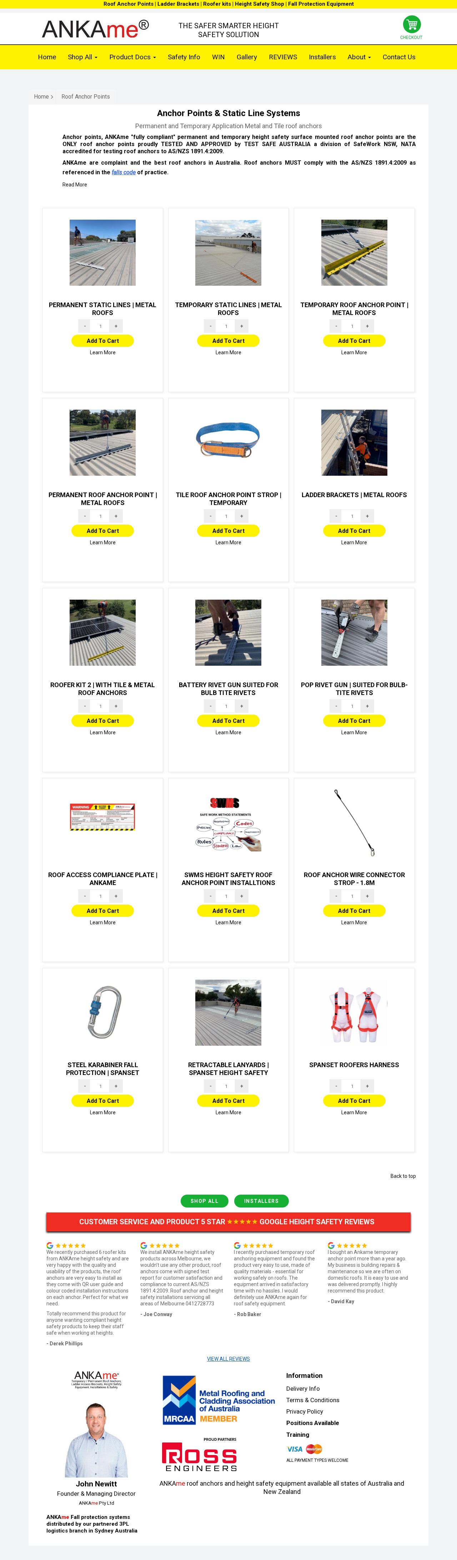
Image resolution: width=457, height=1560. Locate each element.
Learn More (103, 352)
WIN (218, 57)
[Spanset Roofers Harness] (354, 1013)
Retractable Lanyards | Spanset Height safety (228, 1069)
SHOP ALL (205, 1201)
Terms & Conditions (313, 1400)
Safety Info (184, 57)
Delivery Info (303, 1388)
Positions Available (312, 1422)
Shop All (81, 57)
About (357, 57)
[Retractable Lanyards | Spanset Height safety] (229, 1013)
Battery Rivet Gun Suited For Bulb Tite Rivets (228, 689)
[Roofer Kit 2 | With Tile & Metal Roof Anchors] (102, 633)
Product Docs (130, 57)
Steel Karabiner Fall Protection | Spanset (102, 1069)
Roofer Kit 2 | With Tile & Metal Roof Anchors (102, 689)
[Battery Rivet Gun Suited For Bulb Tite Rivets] (229, 633)
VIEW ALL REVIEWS (228, 1359)
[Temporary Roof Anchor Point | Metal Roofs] (354, 253)
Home (47, 57)
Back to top (403, 1176)
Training (297, 1434)
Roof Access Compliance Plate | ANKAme (102, 879)
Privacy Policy (304, 1411)
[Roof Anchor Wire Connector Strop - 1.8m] (354, 823)
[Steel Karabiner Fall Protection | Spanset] (102, 1013)
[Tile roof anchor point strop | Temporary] (229, 443)
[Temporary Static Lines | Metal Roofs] (229, 253)
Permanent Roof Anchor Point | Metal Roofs (103, 499)
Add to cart (103, 341)
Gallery (247, 57)
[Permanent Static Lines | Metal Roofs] (102, 253)
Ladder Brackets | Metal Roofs (354, 495)
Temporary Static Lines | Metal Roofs (228, 309)
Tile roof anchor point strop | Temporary (228, 499)
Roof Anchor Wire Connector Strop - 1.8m (354, 879)
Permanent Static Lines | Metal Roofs (102, 309)
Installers (322, 57)
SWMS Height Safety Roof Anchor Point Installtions (228, 879)
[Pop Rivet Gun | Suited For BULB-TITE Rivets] (354, 633)
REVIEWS (283, 57)
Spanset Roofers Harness (354, 1065)
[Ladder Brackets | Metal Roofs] (354, 443)
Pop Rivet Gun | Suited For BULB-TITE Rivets (354, 689)
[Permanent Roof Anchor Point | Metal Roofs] (102, 443)
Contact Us (399, 57)
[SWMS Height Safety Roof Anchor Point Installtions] (229, 823)
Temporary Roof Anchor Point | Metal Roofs (354, 309)
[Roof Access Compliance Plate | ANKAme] (102, 823)
